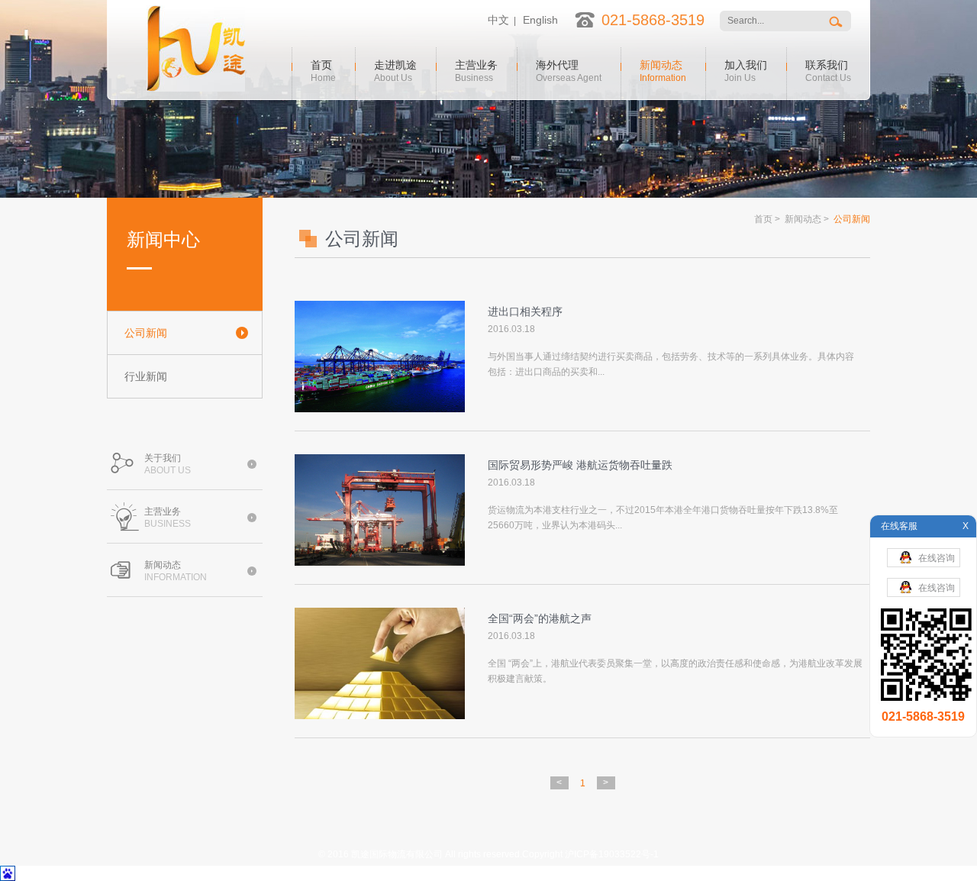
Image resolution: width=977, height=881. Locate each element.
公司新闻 (145, 333)
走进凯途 (395, 69)
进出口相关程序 (525, 311)
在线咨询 (936, 558)
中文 (498, 20)
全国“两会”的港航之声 (540, 618)
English (540, 20)
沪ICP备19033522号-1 (612, 854)
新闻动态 (663, 69)
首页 (323, 69)
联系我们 (828, 69)
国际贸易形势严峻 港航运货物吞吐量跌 (580, 465)
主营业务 (476, 69)
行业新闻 (145, 376)
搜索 (837, 21)
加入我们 (745, 69)
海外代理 (568, 69)
